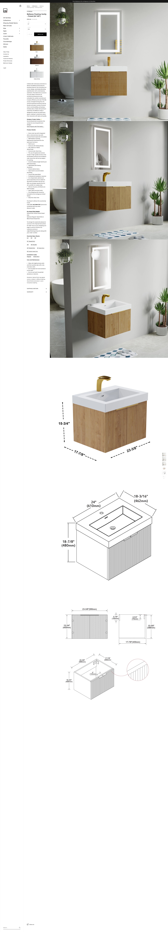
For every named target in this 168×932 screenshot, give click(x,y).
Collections (34, 6)
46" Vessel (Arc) (31, 248)
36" (35, 238)
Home (28, 6)
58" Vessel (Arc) (40, 248)
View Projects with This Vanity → (35, 126)
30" (31, 238)
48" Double (34, 244)
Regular (29, 256)
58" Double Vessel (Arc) (32, 251)
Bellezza (30, 11)
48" (28, 244)
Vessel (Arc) (36, 256)
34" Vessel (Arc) (31, 241)
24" (28, 238)
